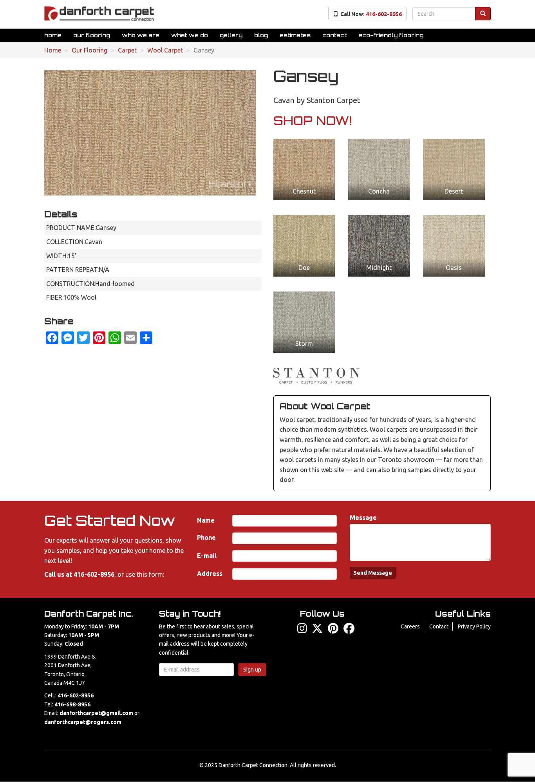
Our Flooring (91, 35)
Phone (206, 537)
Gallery (231, 35)
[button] (304, 169)
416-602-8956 (94, 574)
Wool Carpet (165, 50)
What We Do (189, 35)
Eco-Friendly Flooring (390, 35)
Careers (410, 626)
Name (206, 520)
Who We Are (140, 35)
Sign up (252, 669)
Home (52, 35)
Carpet (127, 50)
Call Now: (371, 14)
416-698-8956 (72, 704)
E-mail (207, 555)
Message (363, 517)
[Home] (99, 13)
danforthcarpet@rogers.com (82, 722)
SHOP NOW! (312, 120)
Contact (334, 35)
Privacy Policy (474, 626)
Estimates (295, 35)
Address (209, 573)
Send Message (372, 573)
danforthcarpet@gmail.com (96, 713)
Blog (261, 35)
